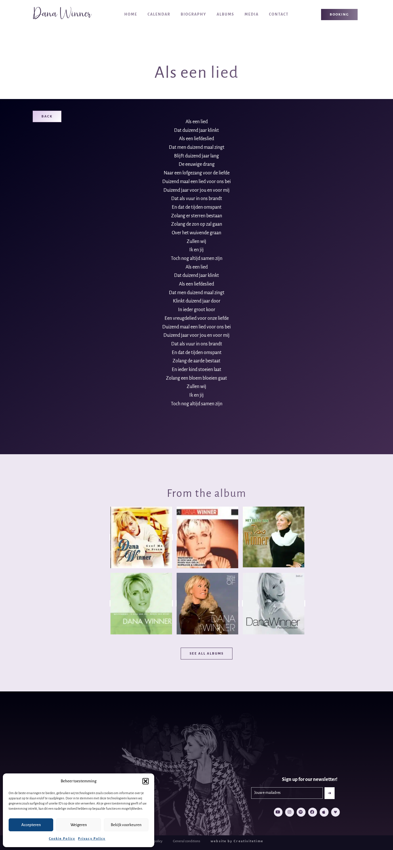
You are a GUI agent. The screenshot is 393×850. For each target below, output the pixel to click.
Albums (225, 14)
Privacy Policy (91, 838)
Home (130, 14)
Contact (279, 14)
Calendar (159, 14)
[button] (145, 781)
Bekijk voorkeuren (126, 825)
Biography (193, 14)
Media (252, 14)
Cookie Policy (62, 838)
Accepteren (31, 825)
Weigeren (78, 825)
